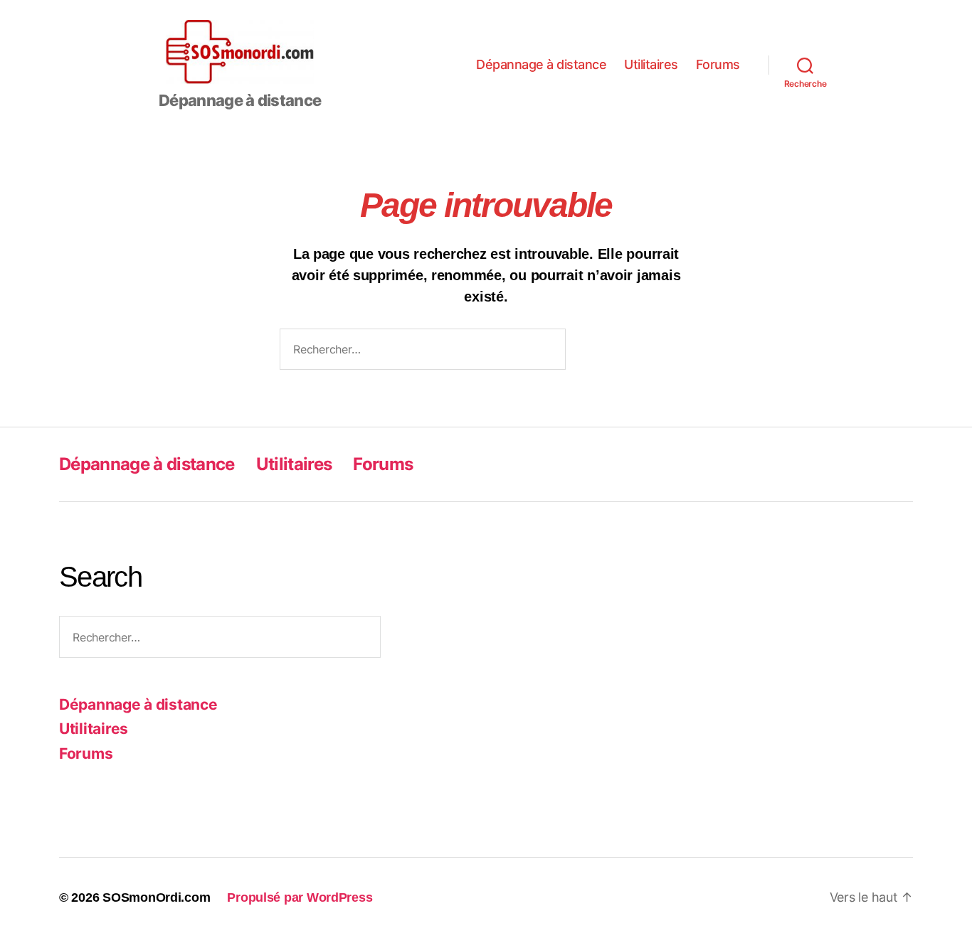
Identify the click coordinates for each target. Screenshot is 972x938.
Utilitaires (651, 64)
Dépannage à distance (541, 64)
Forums (718, 64)
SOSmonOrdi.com (156, 897)
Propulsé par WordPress (299, 897)
